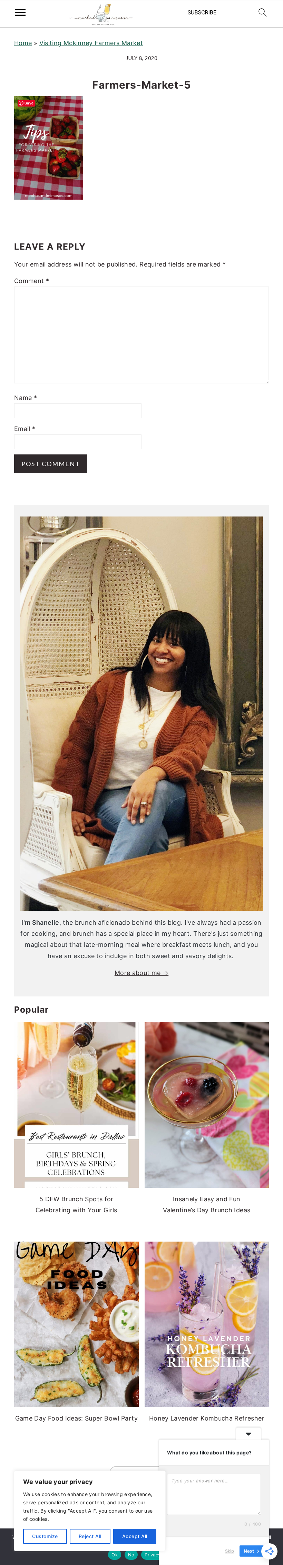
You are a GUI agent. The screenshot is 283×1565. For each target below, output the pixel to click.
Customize (45, 1536)
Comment (31, 280)
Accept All (134, 1536)
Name (25, 397)
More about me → (141, 972)
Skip (229, 1551)
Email (25, 428)
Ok (114, 1554)
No (131, 1554)
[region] (90, 1511)
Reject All (90, 1536)
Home (23, 43)
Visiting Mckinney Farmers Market (91, 43)
